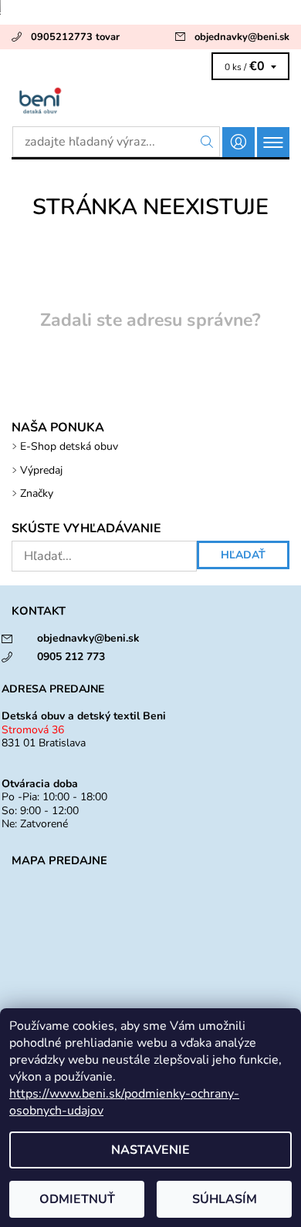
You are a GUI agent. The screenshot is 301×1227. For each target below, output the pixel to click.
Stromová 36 (33, 729)
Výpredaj (41, 470)
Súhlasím (224, 1199)
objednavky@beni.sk (241, 37)
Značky (36, 493)
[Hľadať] (207, 141)
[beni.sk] (150, 100)
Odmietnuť (77, 1199)
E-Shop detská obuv (69, 446)
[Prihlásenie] (238, 142)
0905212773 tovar (75, 37)
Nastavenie (150, 1150)
